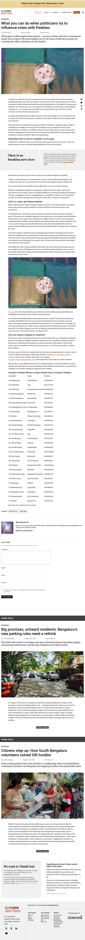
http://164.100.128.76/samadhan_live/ (21, 359)
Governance (44, 32)
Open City (43, 921)
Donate (76, 12)
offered (30, 107)
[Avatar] (7, 528)
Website (4, 582)
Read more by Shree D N (24, 530)
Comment (5, 549)
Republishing (57, 920)
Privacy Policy (58, 915)
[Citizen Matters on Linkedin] (16, 928)
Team (29, 917)
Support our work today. (27, 883)
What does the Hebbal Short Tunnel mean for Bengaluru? (42, 6)
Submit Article (66, 12)
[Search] (83, 12)
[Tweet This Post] (81, 102)
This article (12, 312)
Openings (31, 920)
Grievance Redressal (57, 925)
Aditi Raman (8, 760)
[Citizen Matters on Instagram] (6, 928)
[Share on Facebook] (81, 109)
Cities (38, 12)
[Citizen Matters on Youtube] (6, 933)
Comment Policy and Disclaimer (58, 922)
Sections (55, 12)
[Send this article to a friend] (81, 99)
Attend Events (45, 917)
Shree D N (7, 32)
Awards (30, 918)
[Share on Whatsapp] (81, 106)
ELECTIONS (23, 511)
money (18, 109)
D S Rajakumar (9, 638)
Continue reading (42, 727)
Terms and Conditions (57, 917)
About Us (30, 915)
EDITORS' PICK (13, 511)
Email (3, 575)
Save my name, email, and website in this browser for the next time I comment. (24, 590)
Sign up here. (54, 905)
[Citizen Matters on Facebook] (11, 928)
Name (3, 568)
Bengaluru (5, 19)
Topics (46, 12)
